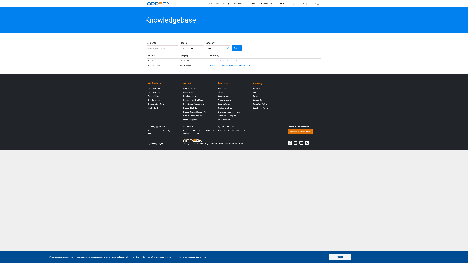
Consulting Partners (260, 104)
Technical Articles (224, 100)
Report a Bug (188, 92)
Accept (340, 257)
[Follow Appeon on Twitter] (307, 143)
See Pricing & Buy (154, 108)
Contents (151, 43)
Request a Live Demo (156, 104)
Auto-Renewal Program (227, 116)
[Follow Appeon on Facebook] (290, 143)
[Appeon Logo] (193, 140)
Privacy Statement (236, 144)
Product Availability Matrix (193, 100)
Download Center (224, 120)
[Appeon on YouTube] (301, 143)
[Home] (160, 3)
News (255, 92)
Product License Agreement (193, 116)
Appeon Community (190, 88)
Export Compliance (190, 120)
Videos (220, 92)
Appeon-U (222, 88)
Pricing (226, 3)
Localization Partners (261, 108)
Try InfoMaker (153, 96)
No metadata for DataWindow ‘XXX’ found (226, 61)
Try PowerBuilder (154, 88)
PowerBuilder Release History (194, 104)
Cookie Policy (201, 257)
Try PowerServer (154, 92)
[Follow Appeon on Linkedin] (296, 143)
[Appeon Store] (291, 3)
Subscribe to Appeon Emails (300, 132)
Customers (237, 3)
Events (255, 96)
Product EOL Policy (190, 108)
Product (183, 43)
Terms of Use (223, 144)
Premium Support (190, 96)
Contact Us (257, 100)
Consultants (266, 3)
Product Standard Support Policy (195, 112)
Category (210, 43)
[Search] (297, 4)
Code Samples (223, 96)
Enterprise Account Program (229, 112)
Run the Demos (154, 100)
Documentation (224, 104)
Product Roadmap (225, 108)
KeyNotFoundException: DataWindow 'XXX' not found (230, 66)
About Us (256, 88)
